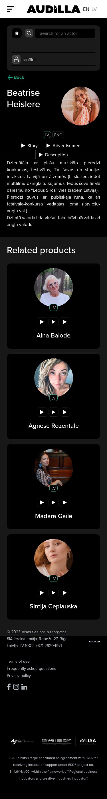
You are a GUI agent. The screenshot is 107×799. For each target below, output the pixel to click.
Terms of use (18, 661)
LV (47, 135)
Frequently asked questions (31, 668)
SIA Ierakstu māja (22, 639)
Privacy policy (19, 675)
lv (94, 9)
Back (19, 77)
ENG (58, 135)
